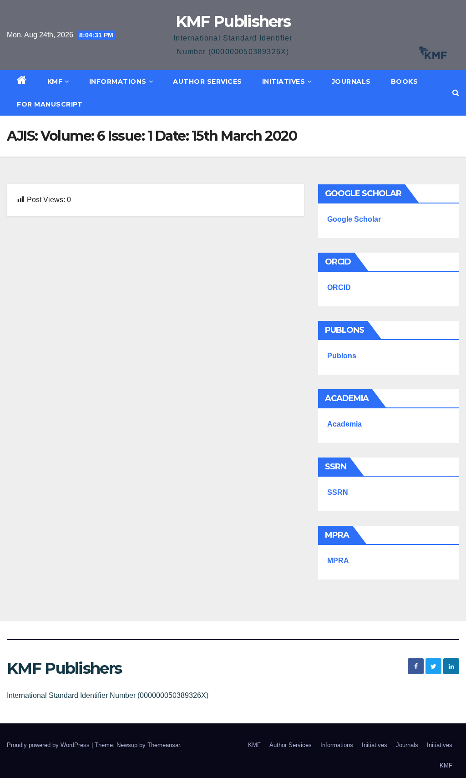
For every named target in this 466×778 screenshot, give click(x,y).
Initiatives (283, 81)
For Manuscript (49, 104)
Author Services (207, 81)
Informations (118, 81)
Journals (351, 81)
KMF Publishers (233, 21)
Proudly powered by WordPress (49, 745)
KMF (55, 81)
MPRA (338, 560)
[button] (455, 93)
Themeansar (163, 745)
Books (404, 81)
